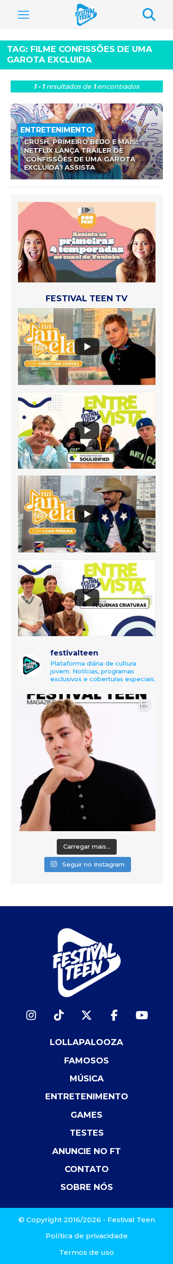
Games (86, 1115)
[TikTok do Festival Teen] (59, 1015)
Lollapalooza (86, 1042)
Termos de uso (86, 1252)
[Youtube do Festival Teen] (142, 1015)
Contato (87, 1169)
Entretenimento (86, 1097)
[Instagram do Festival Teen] (31, 1015)
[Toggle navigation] (23, 15)
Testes (87, 1133)
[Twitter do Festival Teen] (86, 1015)
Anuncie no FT (86, 1151)
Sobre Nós (86, 1187)
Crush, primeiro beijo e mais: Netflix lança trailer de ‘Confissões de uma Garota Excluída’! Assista (81, 155)
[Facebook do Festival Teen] (114, 1015)
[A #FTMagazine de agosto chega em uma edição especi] (86, 762)
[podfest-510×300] (86, 241)
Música (87, 1079)
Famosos (86, 1061)
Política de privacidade (87, 1235)
